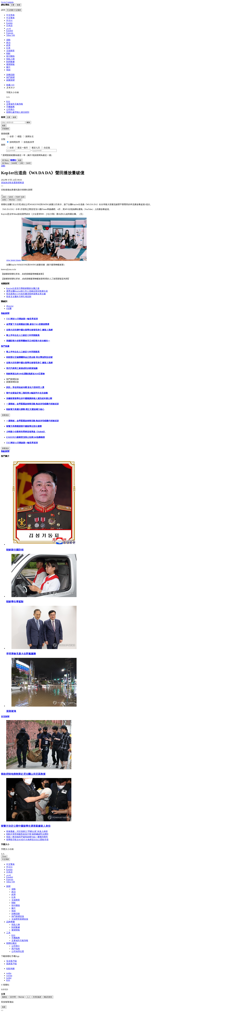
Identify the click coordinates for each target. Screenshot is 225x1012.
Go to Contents (7, 2)
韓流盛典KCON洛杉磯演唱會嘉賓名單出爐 (26, 294)
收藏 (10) (10, 85)
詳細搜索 (5, 129)
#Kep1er (9, 306)
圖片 (8, 67)
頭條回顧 (10, 75)
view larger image (13, 260)
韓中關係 (10, 56)
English (9, 869)
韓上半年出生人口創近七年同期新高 (23, 335)
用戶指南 (15, 949)
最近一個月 (22, 148)
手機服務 (10, 107)
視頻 (8, 70)
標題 (19, 136)
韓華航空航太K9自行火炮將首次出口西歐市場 (27, 839)
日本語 (9, 872)
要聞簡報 (10, 64)
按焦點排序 (29, 142)
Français (9, 879)
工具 (8, 933)
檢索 (3, 126)
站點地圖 (10, 968)
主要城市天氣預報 (14, 104)
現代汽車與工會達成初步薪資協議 (22, 368)
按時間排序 (15, 142)
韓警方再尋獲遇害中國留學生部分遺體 (24, 426)
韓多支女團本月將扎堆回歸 (18, 296)
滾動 (8, 40)
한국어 (9, 867)
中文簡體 (5, 859)
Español (9, 877)
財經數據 (10, 62)
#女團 (8, 308)
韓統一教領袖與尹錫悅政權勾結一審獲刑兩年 (27, 837)
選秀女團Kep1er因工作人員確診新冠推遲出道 (27, 291)
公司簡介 (10, 109)
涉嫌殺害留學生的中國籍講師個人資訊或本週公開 (29, 398)
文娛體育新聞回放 (19, 919)
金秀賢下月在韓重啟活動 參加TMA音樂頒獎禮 (27, 324)
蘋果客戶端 (11, 964)
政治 (8, 42)
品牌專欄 (10, 922)
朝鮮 (8, 53)
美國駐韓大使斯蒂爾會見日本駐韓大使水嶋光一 (28, 341)
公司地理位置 (17, 951)
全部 (12, 136)
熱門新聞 (10, 77)
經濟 (8, 45)
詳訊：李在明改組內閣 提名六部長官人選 (25, 387)
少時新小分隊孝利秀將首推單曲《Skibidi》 (26, 432)
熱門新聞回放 (17, 916)
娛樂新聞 (10, 80)
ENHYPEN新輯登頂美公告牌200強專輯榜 (25, 437)
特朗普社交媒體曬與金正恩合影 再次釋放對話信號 (29, 357)
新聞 (8, 886)
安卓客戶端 (11, 961)
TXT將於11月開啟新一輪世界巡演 (22, 319)
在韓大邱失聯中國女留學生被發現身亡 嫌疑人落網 (29, 330)
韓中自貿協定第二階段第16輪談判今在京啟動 (27, 393)
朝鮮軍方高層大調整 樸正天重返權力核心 (25, 409)
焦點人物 (10, 59)
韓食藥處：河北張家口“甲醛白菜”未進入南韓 (27, 831)
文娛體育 (10, 51)
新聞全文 (29, 136)
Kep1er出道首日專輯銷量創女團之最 (22, 288)
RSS (8, 101)
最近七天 (36, 148)
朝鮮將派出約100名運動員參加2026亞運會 (25, 374)
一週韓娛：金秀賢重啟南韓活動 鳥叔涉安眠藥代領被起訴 (32, 404)
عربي (8, 875)
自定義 (47, 148)
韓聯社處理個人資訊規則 (17, 112)
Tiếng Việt (10, 882)
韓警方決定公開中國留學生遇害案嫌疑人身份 (26, 826)
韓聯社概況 (11, 943)
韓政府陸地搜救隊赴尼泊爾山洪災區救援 (23, 774)
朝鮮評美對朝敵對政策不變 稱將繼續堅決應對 (27, 834)
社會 (8, 48)
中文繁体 (10, 864)
